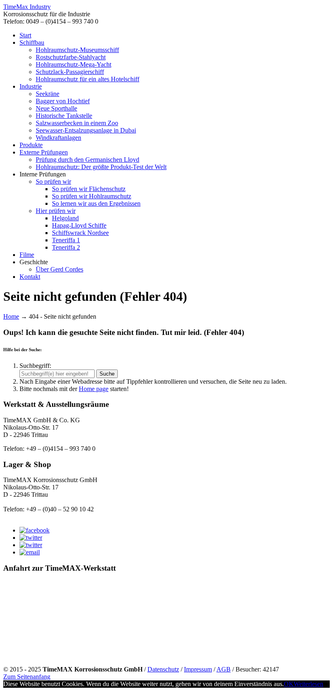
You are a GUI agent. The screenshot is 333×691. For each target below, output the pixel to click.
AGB (223, 669)
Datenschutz (163, 669)
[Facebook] (34, 530)
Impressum (198, 669)
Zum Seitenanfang (26, 676)
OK (289, 683)
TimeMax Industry (27, 6)
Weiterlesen (308, 683)
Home (11, 316)
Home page (93, 388)
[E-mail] (29, 552)
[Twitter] (30, 537)
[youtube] (30, 544)
